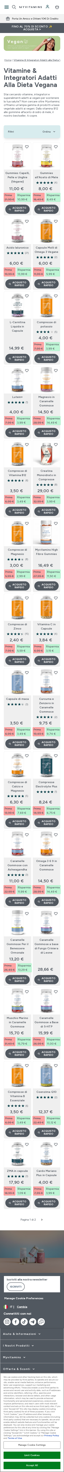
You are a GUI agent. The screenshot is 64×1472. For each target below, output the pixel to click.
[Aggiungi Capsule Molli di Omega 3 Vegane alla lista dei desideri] (55, 221)
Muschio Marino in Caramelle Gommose (17, 1022)
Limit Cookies (32, 1455)
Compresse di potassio (46, 324)
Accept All (32, 1465)
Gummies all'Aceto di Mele (46, 175)
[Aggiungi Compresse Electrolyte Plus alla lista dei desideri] (55, 755)
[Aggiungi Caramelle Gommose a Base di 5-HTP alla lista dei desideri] (55, 991)
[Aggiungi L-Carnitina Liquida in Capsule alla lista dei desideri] (26, 295)
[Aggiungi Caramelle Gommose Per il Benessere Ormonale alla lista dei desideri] (26, 913)
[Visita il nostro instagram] (7, 1321)
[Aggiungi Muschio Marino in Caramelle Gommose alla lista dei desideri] (26, 991)
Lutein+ (17, 396)
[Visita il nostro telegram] (32, 1321)
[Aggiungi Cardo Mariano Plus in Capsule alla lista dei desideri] (55, 1144)
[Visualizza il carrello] (57, 7)
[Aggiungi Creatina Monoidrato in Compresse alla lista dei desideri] (55, 444)
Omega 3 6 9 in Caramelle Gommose (46, 865)
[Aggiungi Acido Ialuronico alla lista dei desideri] (26, 221)
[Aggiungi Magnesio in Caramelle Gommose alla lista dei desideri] (55, 370)
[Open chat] (41, 1321)
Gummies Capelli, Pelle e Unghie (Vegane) (17, 177)
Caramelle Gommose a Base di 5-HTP (46, 1022)
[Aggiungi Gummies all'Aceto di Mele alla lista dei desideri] (55, 146)
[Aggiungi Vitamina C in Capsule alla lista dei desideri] (55, 598)
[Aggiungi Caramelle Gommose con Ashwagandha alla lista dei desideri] (26, 834)
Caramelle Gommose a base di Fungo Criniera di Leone (46, 946)
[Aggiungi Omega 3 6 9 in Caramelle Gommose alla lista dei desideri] (55, 834)
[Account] (48, 7)
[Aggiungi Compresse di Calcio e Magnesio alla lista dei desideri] (26, 755)
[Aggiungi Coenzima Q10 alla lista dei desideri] (55, 1065)
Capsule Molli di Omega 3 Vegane (46, 249)
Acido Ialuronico (17, 247)
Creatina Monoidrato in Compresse (46, 475)
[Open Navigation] (6, 7)
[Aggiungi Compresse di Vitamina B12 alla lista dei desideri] (26, 444)
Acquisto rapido (19, 209)
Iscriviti (16, 1286)
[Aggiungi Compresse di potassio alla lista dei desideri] (55, 295)
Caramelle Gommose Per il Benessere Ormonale (17, 946)
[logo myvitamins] (30, 7)
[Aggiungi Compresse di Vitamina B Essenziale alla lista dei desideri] (26, 1065)
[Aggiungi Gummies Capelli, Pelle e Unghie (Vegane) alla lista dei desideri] (26, 146)
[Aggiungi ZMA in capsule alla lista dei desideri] (26, 1144)
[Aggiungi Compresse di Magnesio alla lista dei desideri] (26, 523)
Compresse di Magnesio (17, 551)
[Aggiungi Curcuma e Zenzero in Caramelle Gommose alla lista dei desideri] (55, 672)
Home (7, 60)
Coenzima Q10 (46, 1091)
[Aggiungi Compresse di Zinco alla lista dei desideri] (26, 598)
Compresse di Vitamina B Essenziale (17, 1096)
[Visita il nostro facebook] (15, 1321)
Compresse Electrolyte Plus (46, 784)
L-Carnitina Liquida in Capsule (17, 326)
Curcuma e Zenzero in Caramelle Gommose (46, 705)
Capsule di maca (17, 698)
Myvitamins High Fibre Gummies (46, 551)
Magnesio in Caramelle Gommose (46, 401)
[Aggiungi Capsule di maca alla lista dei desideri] (26, 672)
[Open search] (14, 7)
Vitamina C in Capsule (46, 626)
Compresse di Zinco (17, 626)
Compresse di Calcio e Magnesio (17, 786)
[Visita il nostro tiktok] (24, 1321)
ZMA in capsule (17, 1170)
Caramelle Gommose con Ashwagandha (17, 865)
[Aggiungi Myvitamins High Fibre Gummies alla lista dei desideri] (55, 523)
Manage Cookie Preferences (23, 1298)
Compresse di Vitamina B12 (17, 473)
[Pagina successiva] (42, 1219)
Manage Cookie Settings (32, 1445)
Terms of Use (15, 1438)
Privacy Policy (51, 1435)
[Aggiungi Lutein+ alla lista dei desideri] (26, 370)
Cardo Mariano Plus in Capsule (46, 1173)
